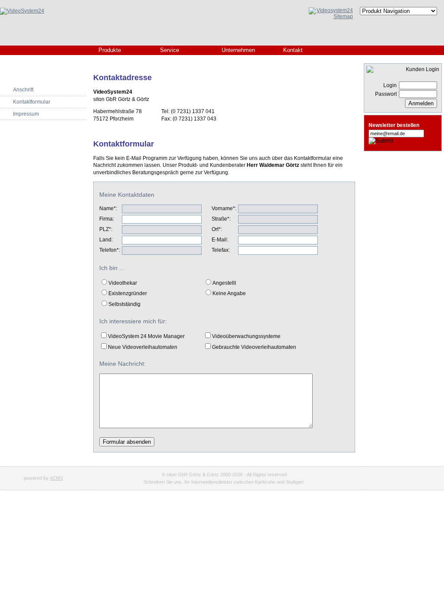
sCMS (56, 478)
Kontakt (293, 50)
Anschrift (23, 90)
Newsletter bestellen (394, 125)
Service (169, 50)
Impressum (26, 114)
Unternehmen (238, 50)
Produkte (109, 50)
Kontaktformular (31, 102)
